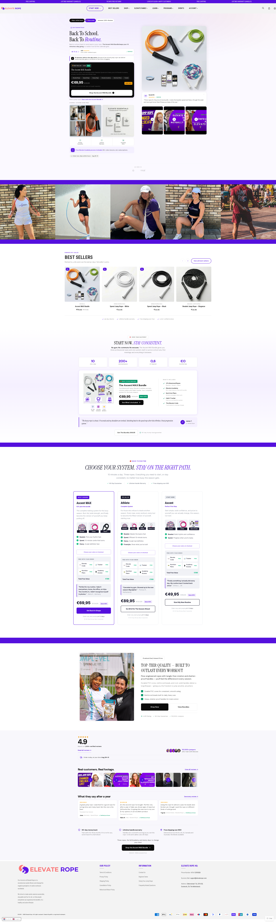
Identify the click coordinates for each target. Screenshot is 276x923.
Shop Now (155, 707)
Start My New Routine (182, 602)
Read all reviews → (84, 750)
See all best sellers (201, 261)
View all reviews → (191, 769)
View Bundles (183, 707)
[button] (269, 8)
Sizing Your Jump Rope (146, 881)
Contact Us (142, 872)
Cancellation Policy (105, 885)
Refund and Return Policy (107, 890)
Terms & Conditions (105, 872)
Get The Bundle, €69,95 (126, 433)
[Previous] (182, 261)
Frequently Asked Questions (147, 885)
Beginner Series (143, 877)
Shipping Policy (104, 881)
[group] (138, 780)
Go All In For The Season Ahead (138, 609)
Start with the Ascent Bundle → (92, 99)
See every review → (191, 796)
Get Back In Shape (94, 611)
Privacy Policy (104, 877)
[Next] (188, 261)
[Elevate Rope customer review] (90, 780)
